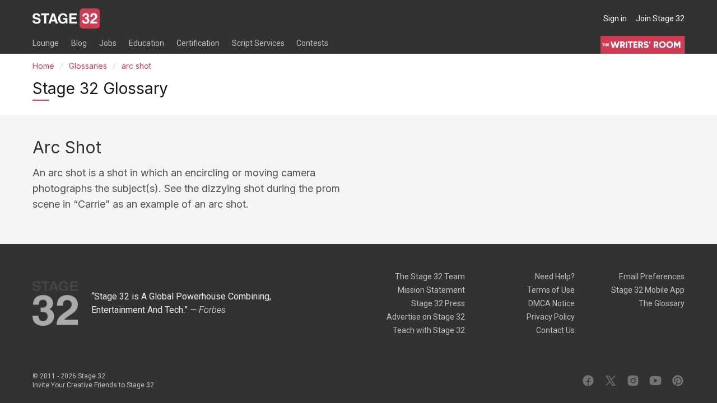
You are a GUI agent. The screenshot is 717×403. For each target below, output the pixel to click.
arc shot (136, 66)
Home (43, 66)
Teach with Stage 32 (429, 330)
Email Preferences (652, 276)
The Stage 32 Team (430, 276)
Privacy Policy (551, 316)
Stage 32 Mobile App (648, 289)
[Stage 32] (66, 18)
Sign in (615, 18)
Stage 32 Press (438, 303)
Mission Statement (431, 289)
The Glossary (662, 303)
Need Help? (555, 276)
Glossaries (88, 66)
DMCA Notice (551, 303)
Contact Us (555, 330)
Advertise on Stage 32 (426, 316)
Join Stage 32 (660, 18)
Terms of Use (551, 289)
